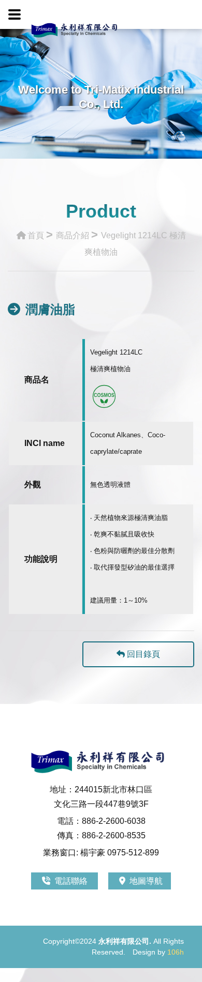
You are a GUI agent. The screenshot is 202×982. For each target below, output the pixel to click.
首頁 (35, 235)
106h (175, 952)
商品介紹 (72, 235)
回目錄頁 (142, 654)
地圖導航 (146, 881)
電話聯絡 (72, 881)
